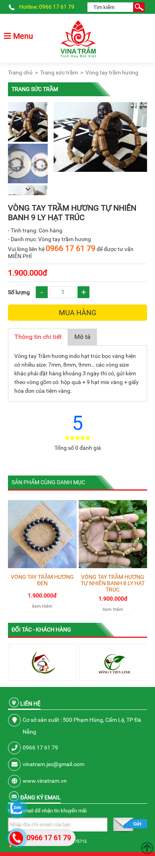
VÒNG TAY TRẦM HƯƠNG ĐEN (42, 580)
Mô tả (82, 336)
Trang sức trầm (59, 72)
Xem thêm (42, 606)
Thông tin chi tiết (38, 336)
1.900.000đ (27, 273)
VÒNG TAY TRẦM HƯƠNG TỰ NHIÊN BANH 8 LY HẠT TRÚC (113, 583)
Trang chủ (20, 72)
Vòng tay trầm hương (111, 72)
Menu (22, 36)
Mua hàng (77, 312)
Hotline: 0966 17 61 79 (46, 7)
